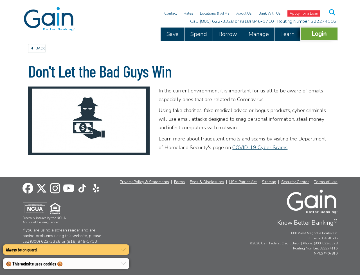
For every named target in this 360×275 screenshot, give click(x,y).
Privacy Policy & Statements (144, 182)
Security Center (295, 182)
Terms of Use (326, 182)
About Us (244, 13)
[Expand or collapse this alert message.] (123, 250)
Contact (170, 13)
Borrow (228, 34)
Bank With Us (269, 13)
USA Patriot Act (243, 182)
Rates (188, 13)
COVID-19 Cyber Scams (259, 147)
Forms (179, 182)
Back (40, 48)
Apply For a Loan (304, 13)
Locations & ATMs (215, 13)
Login (319, 33)
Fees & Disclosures (207, 182)
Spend (198, 34)
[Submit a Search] (332, 12)
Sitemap (269, 182)
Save (172, 34)
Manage (259, 34)
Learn (287, 34)
